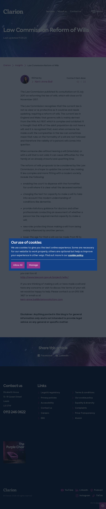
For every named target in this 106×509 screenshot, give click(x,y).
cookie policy (75, 255)
